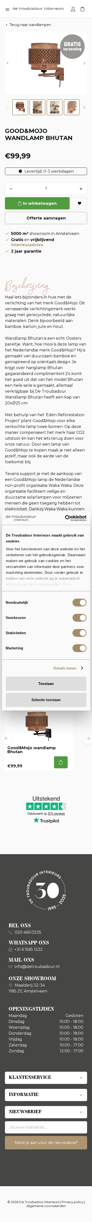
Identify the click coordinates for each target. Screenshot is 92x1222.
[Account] (73, 9)
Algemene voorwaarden (46, 1206)
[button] (7, 63)
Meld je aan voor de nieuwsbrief (46, 1142)
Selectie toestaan (46, 700)
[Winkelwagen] (82, 9)
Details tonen (64, 668)
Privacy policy (72, 1202)
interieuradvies (27, 245)
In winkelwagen (40, 203)
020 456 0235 (27, 932)
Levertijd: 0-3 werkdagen (49, 171)
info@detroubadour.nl (37, 966)
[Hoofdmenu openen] (7, 10)
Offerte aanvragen (46, 218)
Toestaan (46, 684)
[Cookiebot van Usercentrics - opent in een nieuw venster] (65, 518)
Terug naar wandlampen (30, 25)
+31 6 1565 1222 (28, 949)
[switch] (79, 618)
